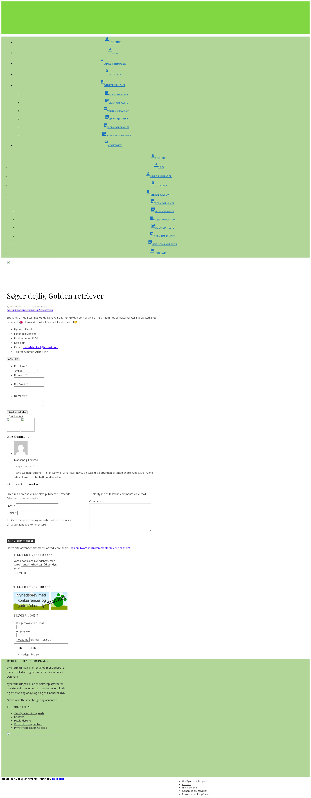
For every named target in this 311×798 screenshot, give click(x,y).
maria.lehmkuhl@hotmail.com (40, 347)
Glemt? (34, 639)
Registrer (47, 639)
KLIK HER (58, 779)
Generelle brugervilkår (28, 724)
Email (16, 568)
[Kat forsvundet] (28, 430)
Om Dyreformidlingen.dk (29, 713)
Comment (95, 501)
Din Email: (21, 384)
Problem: (20, 366)
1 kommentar (40, 306)
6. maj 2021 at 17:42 (23, 466)
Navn (11, 505)
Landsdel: (20, 333)
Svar (35, 466)
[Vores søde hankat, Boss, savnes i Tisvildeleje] (14, 430)
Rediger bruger (30, 654)
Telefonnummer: (24, 351)
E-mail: (18, 347)
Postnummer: (22, 338)
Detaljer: (20, 396)
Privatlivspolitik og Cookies (30, 727)
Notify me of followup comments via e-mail (119, 494)
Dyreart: (19, 329)
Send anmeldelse (17, 412)
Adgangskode (24, 631)
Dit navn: (20, 375)
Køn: (16, 342)
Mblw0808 (16, 416)
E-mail (12, 513)
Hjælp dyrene (22, 720)
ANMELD (13, 359)
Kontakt (19, 717)
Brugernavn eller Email (30, 623)
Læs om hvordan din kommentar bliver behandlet (100, 548)
